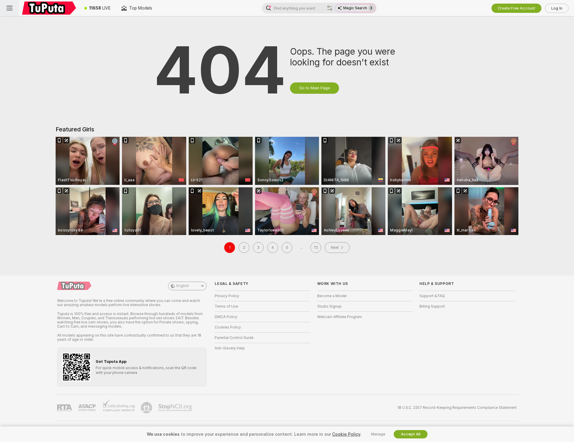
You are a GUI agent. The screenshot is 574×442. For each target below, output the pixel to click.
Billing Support (432, 306)
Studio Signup (329, 306)
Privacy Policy (227, 296)
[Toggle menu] (9, 8)
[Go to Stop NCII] (175, 407)
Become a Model (331, 296)
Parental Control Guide (234, 338)
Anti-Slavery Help (230, 348)
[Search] (330, 8)
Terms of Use (226, 306)
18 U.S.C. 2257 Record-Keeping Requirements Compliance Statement (457, 408)
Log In (556, 8)
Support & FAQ (432, 296)
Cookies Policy (228, 327)
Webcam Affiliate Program (339, 317)
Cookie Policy (346, 434)
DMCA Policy (226, 317)
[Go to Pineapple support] (147, 407)
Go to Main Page (314, 88)
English (182, 286)
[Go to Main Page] (49, 8)
